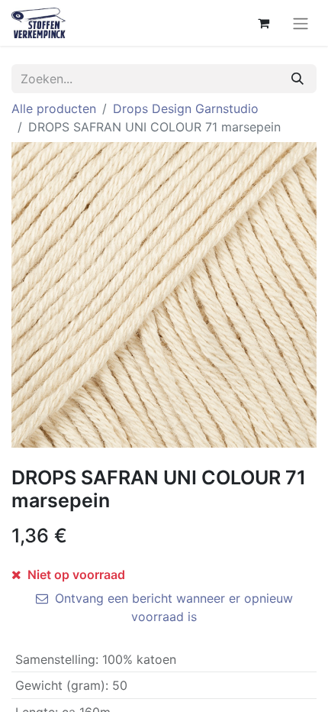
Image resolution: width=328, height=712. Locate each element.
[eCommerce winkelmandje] (263, 23)
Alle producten (53, 108)
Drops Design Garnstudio (186, 108)
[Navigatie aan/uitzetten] (301, 23)
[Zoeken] (297, 78)
